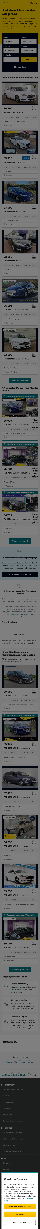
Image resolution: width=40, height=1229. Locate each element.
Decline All (20, 1214)
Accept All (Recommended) (20, 1206)
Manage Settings (20, 1222)
